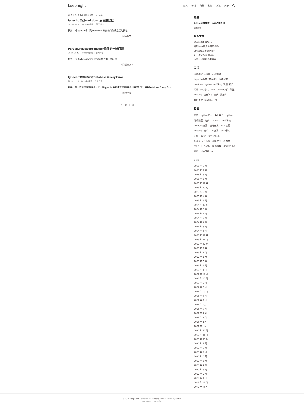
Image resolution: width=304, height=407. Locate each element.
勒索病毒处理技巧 (203, 42)
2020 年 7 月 (200, 352)
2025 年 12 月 (201, 183)
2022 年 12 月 (201, 274)
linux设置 (225, 125)
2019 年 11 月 (201, 386)
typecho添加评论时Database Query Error (95, 77)
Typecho (155, 399)
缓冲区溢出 (214, 135)
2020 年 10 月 (201, 339)
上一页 (123, 104)
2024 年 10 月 (201, 205)
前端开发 (213, 79)
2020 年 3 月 (200, 369)
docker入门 (222, 89)
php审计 (205, 151)
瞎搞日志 (208, 99)
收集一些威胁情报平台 (205, 59)
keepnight (77, 5)
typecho (216, 120)
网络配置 (223, 79)
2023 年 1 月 (200, 269)
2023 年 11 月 (201, 239)
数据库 (223, 94)
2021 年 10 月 (201, 291)
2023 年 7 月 (200, 252)
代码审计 (198, 99)
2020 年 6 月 (200, 356)
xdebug (198, 94)
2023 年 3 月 (200, 265)
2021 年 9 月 (200, 295)
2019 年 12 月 (201, 382)
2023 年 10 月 (201, 243)
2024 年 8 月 (200, 209)
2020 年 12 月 (201, 330)
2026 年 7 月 (200, 170)
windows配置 (200, 125)
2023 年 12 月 (201, 235)
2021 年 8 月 (200, 300)
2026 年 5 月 (200, 178)
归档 (202, 5)
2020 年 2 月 (200, 373)
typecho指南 (200, 79)
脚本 (196, 151)
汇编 (196, 89)
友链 (218, 5)
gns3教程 (225, 130)
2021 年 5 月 (200, 308)
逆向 (216, 94)
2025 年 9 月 (200, 192)
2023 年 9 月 (200, 248)
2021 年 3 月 (200, 317)
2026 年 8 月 (200, 165)
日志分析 (205, 146)
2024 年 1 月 (200, 230)
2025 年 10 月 (201, 187)
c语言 (207, 74)
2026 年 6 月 (200, 174)
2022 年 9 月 (200, 282)
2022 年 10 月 (201, 278)
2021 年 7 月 (200, 304)
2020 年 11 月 (201, 334)
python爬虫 (206, 115)
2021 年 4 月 (200, 313)
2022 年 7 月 (200, 287)
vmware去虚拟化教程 (204, 50)
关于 (226, 5)
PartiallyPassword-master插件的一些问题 (96, 48)
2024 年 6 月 (200, 217)
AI (216, 99)
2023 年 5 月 (200, 261)
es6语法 (217, 84)
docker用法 (229, 146)
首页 (185, 5)
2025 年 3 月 (200, 200)
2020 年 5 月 (200, 360)
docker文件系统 (202, 140)
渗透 (232, 89)
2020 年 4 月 (200, 365)
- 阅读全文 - (127, 36)
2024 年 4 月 (200, 222)
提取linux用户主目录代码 (206, 46)
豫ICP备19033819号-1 (152, 401)
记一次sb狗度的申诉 (204, 55)
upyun (178, 399)
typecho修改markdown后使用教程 (91, 20)
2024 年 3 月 (200, 226)
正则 (225, 84)
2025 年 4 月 (200, 196)
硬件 (231, 84)
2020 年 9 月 (200, 343)
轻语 (210, 5)
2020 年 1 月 (200, 378)
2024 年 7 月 (200, 213)
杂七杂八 (204, 89)
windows (198, 84)
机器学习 (208, 94)
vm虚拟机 (217, 74)
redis (196, 146)
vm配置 (214, 130)
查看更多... (198, 28)
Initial (163, 399)
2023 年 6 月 (200, 256)
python (208, 84)
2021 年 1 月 (200, 326)
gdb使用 (216, 140)
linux (212, 89)
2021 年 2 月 (200, 321)
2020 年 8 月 (200, 347)
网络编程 (198, 74)
